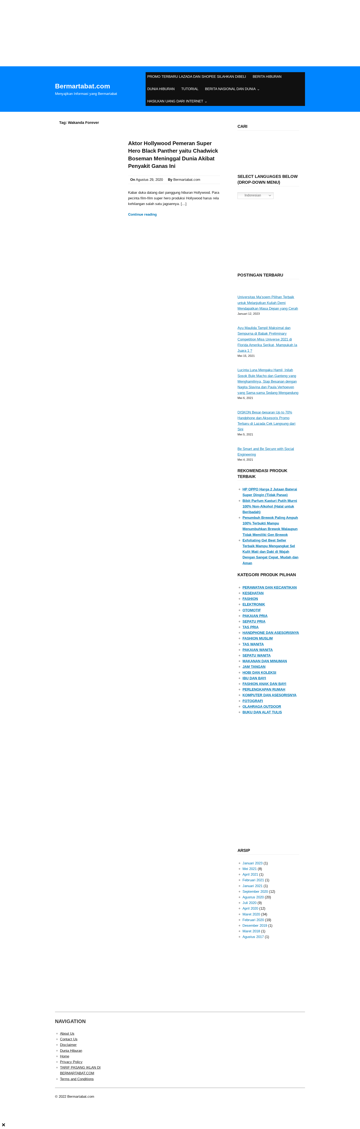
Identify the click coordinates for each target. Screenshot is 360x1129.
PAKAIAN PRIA (255, 616)
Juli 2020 (249, 903)
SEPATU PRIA (253, 622)
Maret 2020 (251, 914)
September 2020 (255, 892)
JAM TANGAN (253, 667)
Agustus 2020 (253, 897)
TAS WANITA (253, 644)
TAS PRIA (250, 627)
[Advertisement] (180, 31)
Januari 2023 (252, 863)
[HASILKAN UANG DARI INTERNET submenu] (206, 102)
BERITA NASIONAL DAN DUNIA (230, 89)
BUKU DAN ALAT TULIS (262, 712)
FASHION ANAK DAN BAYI (264, 684)
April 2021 (250, 874)
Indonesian (252, 195)
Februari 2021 (253, 880)
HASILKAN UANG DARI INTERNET (175, 101)
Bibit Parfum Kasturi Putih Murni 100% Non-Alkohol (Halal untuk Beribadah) (269, 506)
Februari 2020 (253, 920)
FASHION (250, 599)
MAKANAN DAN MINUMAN (264, 661)
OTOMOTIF (251, 610)
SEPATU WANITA (256, 656)
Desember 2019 (254, 926)
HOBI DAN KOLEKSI (259, 673)
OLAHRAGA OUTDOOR (261, 707)
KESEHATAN (253, 593)
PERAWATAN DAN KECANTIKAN (269, 588)
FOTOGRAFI (252, 701)
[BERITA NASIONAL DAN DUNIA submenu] (258, 89)
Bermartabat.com (82, 86)
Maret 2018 (251, 931)
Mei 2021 (249, 869)
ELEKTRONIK (253, 604)
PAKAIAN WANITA (257, 650)
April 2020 (250, 908)
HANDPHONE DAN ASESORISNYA (270, 633)
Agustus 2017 (253, 937)
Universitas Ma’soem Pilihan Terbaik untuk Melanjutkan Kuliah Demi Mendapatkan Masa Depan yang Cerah (268, 302)
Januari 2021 (252, 886)
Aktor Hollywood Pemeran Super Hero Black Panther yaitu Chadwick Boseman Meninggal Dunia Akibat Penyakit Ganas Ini (173, 154)
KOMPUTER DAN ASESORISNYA (269, 695)
